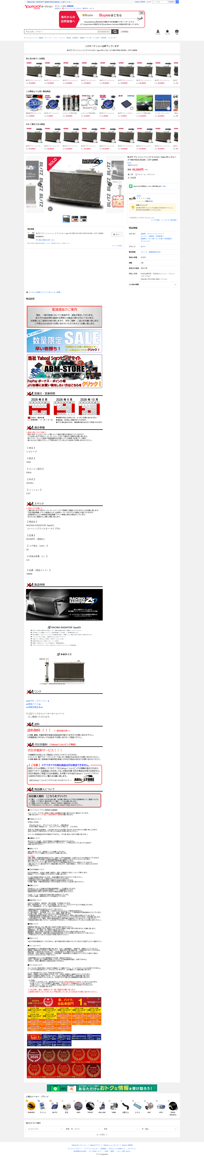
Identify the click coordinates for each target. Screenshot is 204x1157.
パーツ (55, 38)
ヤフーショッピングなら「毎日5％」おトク (79, 8)
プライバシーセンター (91, 1148)
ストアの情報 (155, 220)
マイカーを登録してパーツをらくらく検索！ (45, 292)
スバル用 (96, 38)
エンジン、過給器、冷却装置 (69, 38)
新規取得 (70, 6)
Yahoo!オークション (79, 1145)
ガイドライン (132, 1148)
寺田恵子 (172, 2)
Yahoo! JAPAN (140, 2)
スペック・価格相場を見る (151, 252)
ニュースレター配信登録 (168, 220)
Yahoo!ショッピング (111, 1145)
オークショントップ (30, 38)
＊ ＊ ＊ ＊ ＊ (142, 198)
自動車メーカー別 (85, 38)
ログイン (58, 8)
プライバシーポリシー (75, 1148)
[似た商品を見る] (50, 209)
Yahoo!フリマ (95, 1145)
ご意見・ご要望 (109, 1151)
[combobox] (61, 32)
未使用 (143, 257)
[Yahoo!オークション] (39, 6)
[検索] (177, 1)
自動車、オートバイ (45, 38)
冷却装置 (103, 38)
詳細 (164, 186)
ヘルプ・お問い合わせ (123, 1151)
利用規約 (103, 1148)
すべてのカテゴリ (103, 31)
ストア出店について (95, 1151)
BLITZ (129, 163)
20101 (151, 201)
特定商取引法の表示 (80, 1151)
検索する (115, 31)
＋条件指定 (124, 31)
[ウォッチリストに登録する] (40, 75)
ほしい (118, 234)
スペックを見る (117, 246)
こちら (152, 218)
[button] (153, 284)
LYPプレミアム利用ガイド (117, 1148)
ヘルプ (148, 2)
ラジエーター (112, 38)
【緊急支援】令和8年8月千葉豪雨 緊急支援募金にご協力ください (49, 2)
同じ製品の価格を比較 (45, 240)
